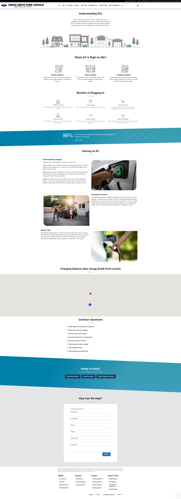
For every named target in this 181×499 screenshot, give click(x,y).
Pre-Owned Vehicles (81, 482)
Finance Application (97, 482)
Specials (76, 5)
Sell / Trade (84, 5)
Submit (106, 454)
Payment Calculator (97, 484)
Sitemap (91, 494)
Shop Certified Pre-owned (106, 376)
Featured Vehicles (63, 487)
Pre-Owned (70, 5)
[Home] (4, 5)
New (63, 5)
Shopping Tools (93, 5)
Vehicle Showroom (64, 484)
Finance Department (97, 478)
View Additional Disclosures (108, 494)
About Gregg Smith (114, 5)
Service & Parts (103, 5)
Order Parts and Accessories (113, 485)
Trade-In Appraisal (97, 487)
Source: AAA (78, 140)
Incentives (62, 482)
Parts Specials (112, 482)
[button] (90, 304)
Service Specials (113, 478)
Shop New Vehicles (72, 376)
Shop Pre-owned (88, 376)
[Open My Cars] (137, 5)
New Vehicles (62, 478)
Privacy (98, 494)
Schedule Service (113, 489)
